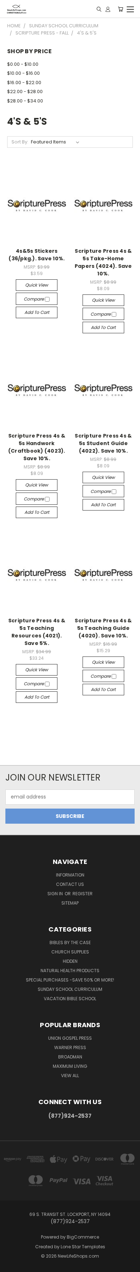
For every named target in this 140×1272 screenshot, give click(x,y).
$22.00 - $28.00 (25, 91)
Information (70, 875)
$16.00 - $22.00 (24, 82)
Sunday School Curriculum (70, 989)
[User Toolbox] (108, 9)
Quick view (36, 285)
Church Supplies (70, 952)
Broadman (70, 1057)
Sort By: (19, 141)
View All (70, 1075)
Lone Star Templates (83, 1247)
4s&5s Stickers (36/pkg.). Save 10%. (37, 254)
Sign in (55, 894)
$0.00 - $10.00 (22, 64)
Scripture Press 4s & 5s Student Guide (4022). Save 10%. (103, 443)
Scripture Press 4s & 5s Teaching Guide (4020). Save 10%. (103, 628)
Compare (34, 299)
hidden (70, 961)
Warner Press (70, 1047)
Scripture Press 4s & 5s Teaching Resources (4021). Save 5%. (36, 632)
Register (83, 894)
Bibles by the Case (70, 942)
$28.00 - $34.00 (25, 100)
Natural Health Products (70, 970)
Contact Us (70, 884)
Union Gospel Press (70, 1038)
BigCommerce (83, 1237)
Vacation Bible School (70, 999)
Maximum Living (70, 1066)
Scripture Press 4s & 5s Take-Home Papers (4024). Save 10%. (103, 262)
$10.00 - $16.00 (23, 73)
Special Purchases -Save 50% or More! (70, 980)
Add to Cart (36, 312)
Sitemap (70, 903)
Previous (11, 1265)
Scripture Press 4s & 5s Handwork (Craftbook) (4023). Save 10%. (36, 447)
